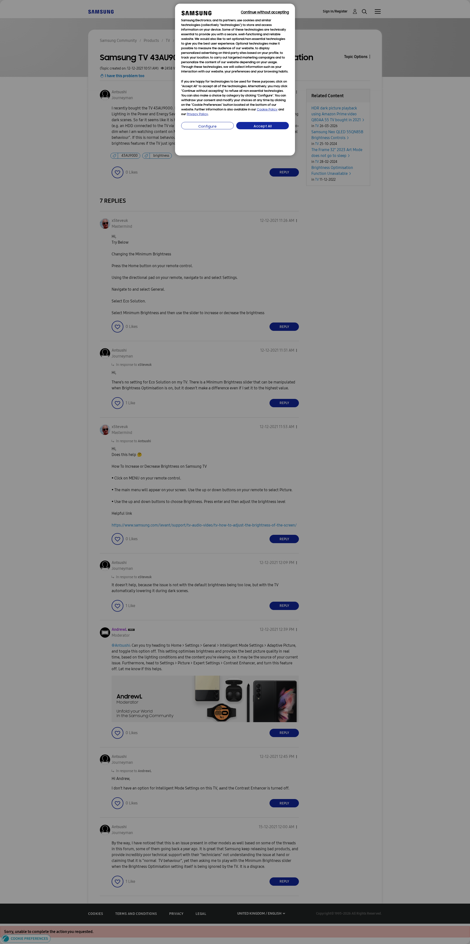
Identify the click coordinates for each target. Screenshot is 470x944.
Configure (207, 127)
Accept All (263, 126)
